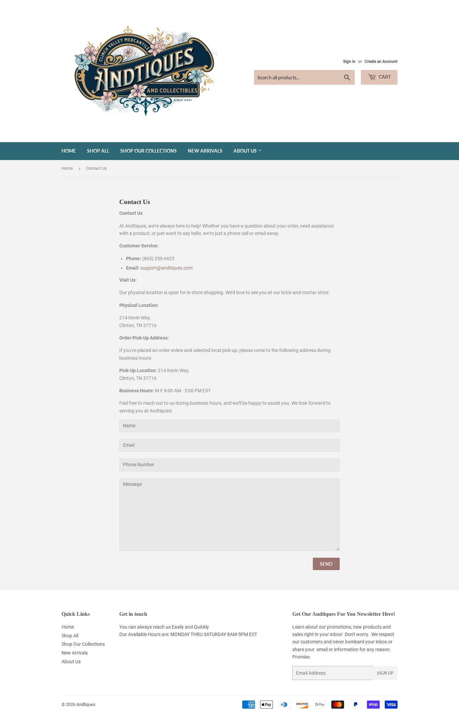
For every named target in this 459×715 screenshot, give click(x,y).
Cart (384, 77)
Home (68, 151)
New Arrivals (205, 151)
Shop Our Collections (148, 151)
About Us (246, 151)
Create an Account (381, 61)
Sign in (349, 61)
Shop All (98, 151)
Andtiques (85, 704)
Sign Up (385, 673)
